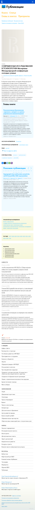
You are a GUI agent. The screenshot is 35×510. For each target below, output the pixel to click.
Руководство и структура (8, 351)
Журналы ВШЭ (5, 467)
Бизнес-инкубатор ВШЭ (8, 416)
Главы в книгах (9, 16)
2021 (26, 236)
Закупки (4, 361)
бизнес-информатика (8, 221)
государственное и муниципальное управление (15, 223)
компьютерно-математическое (10, 226)
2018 (7, 238)
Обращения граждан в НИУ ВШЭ (10, 364)
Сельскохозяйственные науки (12, 253)
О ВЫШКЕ (5, 345)
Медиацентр (5, 464)
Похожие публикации (14, 168)
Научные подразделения (8, 428)
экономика (15, 228)
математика (22, 226)
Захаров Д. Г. (20, 178)
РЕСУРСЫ (5, 451)
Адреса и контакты (16, 495)
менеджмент (28, 226)
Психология (18, 141)
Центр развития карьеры (8, 413)
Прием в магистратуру (8, 405)
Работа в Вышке (6, 384)
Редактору (31, 508)
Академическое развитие (8, 441)
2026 (13, 236)
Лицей (3, 391)
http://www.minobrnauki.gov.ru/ (10, 476)
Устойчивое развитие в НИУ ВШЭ (11, 353)
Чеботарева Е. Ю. (13, 116)
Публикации (14, 7)
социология (9, 228)
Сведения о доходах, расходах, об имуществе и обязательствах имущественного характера (14, 373)
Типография (5, 462)
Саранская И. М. (13, 178)
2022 (24, 236)
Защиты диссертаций (7, 439)
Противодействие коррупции (10, 370)
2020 (29, 236)
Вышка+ (4, 402)
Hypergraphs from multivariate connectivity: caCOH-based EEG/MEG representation (16, 175)
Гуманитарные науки (9, 248)
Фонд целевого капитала (8, 367)
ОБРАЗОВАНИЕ (6, 389)
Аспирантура (5, 408)
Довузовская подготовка (8, 394)
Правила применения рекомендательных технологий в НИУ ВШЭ (16, 503)
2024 (18, 236)
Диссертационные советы (9, 436)
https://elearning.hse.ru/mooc (9, 487)
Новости (5, 262)
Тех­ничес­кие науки (9, 256)
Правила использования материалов (9, 23)
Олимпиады (5, 397)
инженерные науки (18, 225)
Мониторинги (5, 433)
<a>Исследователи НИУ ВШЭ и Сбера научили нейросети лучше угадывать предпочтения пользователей (16, 269)
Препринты (24, 16)
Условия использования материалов (10, 498)
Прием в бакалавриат (7, 399)
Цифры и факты (6, 348)
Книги (5, 12)
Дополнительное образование (10, 410)
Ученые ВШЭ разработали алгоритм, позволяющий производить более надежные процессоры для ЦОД (17, 290)
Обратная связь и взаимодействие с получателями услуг (17, 421)
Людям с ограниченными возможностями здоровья (15, 379)
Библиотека (5, 454)
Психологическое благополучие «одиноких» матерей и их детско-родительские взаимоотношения (14, 112)
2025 (15, 236)
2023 (21, 236)
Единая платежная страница (9, 382)
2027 (10, 236)
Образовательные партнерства (10, 418)
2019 (4, 238)
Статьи (12, 12)
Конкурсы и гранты (7, 444)
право (4, 228)
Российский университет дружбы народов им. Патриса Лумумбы (17, 75)
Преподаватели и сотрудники (10, 356)
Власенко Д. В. (6, 178)
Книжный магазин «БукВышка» (9, 459)
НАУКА (4, 425)
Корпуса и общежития (7, 359)
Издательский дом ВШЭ (8, 456)
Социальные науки (9, 255)
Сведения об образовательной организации (13, 376)
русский (7, 148)
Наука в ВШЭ (21, 23)
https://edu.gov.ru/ (7, 482)
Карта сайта (4, 506)
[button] (3, 171)
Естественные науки (10, 250)
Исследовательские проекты (9, 431)
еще (10, 238)
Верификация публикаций (7, 21)
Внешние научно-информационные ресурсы (13, 447)
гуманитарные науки (8, 225)
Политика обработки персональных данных (12, 500)
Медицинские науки (9, 251)
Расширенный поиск (18, 21)
